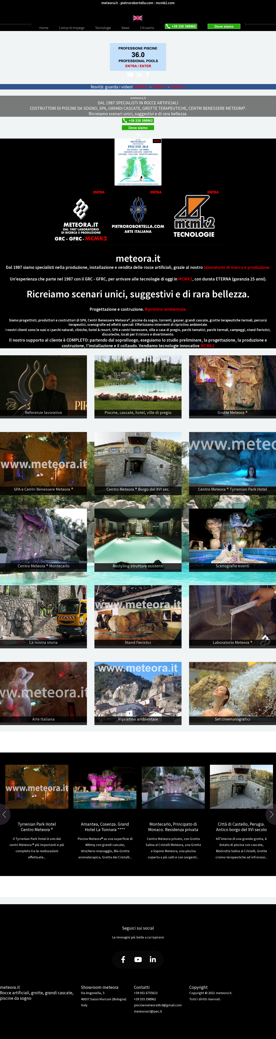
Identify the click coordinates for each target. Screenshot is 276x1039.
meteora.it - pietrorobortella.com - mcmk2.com (138, 3)
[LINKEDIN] (139, 75)
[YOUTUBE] (130, 75)
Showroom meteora (99, 987)
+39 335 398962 (145, 999)
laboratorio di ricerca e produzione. (237, 267)
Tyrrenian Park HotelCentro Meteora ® (37, 826)
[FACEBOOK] (147, 75)
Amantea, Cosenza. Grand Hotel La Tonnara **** (105, 826)
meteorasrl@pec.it (148, 1011)
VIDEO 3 (177, 86)
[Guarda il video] (81, 242)
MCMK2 (185, 279)
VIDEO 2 (159, 86)
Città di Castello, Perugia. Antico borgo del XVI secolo (241, 826)
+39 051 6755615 (146, 993)
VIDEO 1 (141, 86)
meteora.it (138, 98)
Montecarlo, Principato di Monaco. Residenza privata (173, 826)
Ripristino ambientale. (166, 309)
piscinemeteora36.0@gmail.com (158, 1005)
